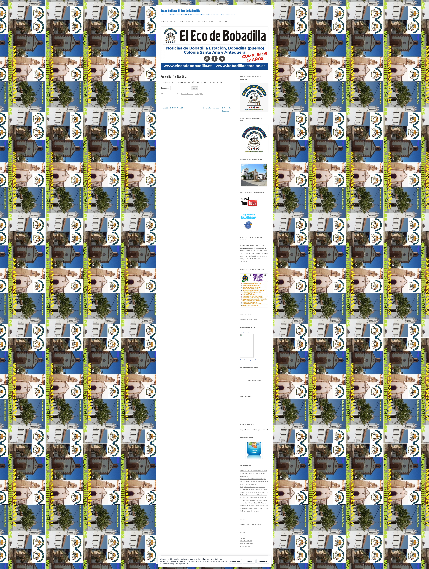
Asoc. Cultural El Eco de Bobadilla (180, 10)
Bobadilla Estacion (168, 21)
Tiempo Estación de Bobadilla (250, 524)
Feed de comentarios (247, 543)
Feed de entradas (246, 541)
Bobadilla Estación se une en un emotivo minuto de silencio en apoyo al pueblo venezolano (253, 473)
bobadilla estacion (245, 333)
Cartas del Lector (224, 21)
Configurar (263, 561)
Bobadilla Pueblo (186, 21)
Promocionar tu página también (248, 360)
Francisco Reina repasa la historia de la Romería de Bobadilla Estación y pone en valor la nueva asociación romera (254, 508)
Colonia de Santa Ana (205, 21)
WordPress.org (245, 546)
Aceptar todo (235, 561)
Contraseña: (165, 88)
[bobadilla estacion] (247, 357)
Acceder (242, 538)
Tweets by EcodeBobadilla (248, 319)
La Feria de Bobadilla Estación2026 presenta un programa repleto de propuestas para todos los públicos (254, 481)
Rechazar (249, 561)
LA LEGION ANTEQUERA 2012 (173, 108)
